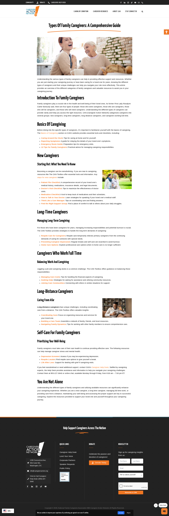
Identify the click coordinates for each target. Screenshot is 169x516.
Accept (121, 513)
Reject (128, 513)
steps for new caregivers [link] (47, 177)
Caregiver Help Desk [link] (100, 367)
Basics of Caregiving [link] (49, 133)
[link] (166, 32)
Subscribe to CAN (131, 492)
